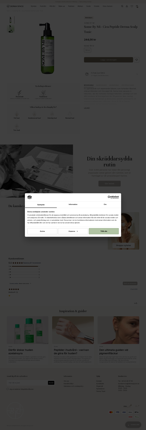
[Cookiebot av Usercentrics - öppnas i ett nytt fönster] (109, 197)
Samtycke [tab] (41, 205)
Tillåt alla (103, 231)
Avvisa (42, 231)
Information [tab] (73, 204)
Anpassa (72, 231)
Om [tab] (105, 204)
